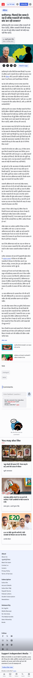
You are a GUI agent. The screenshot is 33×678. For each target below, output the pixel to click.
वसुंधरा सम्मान (7, 258)
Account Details (6, 585)
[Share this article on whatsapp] (11, 65)
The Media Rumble (7, 617)
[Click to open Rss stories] (7, 641)
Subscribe (24, 4)
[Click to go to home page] (3, 4)
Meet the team (6, 562)
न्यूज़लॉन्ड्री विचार (6, 559)
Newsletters (5, 599)
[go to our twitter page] (7, 636)
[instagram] (3, 641)
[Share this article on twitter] (7, 65)
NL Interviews (6, 614)
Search (22, 676)
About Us (4, 557)
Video (10, 675)
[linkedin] (7, 645)
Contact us (5, 565)
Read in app (23, 65)
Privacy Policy (6, 571)
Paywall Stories (6, 591)
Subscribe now (7, 667)
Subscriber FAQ (6, 588)
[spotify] (11, 645)
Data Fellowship (7, 619)
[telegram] (3, 645)
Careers (4, 568)
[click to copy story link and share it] (15, 65)
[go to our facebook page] (3, 636)
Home (4, 675)
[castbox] (3, 649)
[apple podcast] (11, 641)
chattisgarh (6, 372)
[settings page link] (17, 4)
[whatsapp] (7, 649)
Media (4, 377)
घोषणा (7, 76)
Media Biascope (6, 611)
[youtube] (11, 636)
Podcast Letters (6, 594)
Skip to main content (10, 12)
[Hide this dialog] (31, 653)
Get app (11, 4)
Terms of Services (7, 574)
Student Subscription (8, 596)
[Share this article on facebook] (4, 65)
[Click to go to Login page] (30, 4)
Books (3, 622)
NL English (5, 608)
